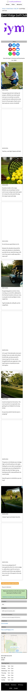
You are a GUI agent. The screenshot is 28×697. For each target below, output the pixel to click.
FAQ (11, 688)
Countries (20, 4)
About (7, 685)
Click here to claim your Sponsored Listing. (13, 597)
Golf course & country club (8, 611)
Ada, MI (16, 8)
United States (9, 8)
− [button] (3, 639)
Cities (13, 4)
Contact (13, 685)
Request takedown (6, 587)
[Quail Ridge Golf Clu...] (14, 644)
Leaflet (10, 652)
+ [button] (3, 637)
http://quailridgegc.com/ (7, 629)
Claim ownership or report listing (10, 583)
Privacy (21, 685)
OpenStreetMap (19, 652)
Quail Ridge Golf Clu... (14, 647)
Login (16, 688)
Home (8, 4)
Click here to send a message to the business (11, 617)
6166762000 (4, 623)
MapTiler (14, 652)
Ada (3, 604)
